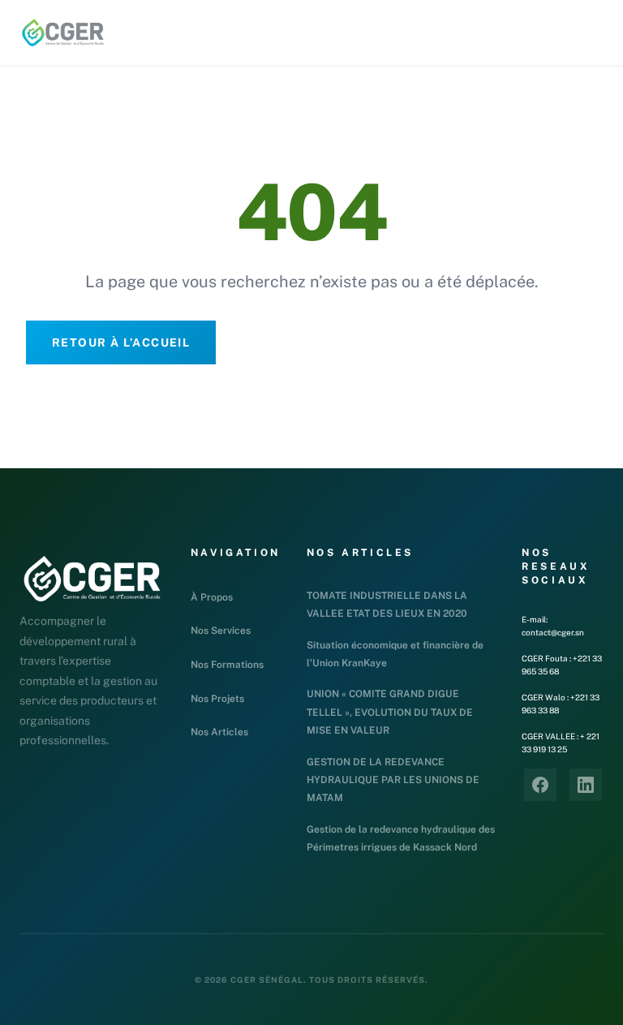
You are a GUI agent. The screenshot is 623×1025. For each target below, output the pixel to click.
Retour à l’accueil (121, 342)
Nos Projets (217, 698)
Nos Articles (219, 732)
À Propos (212, 597)
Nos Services (221, 630)
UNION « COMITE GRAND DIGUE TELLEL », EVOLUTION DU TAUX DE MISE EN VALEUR (390, 712)
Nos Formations (227, 664)
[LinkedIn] (585, 785)
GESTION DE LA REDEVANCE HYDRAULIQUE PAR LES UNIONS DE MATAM (393, 780)
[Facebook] (540, 785)
